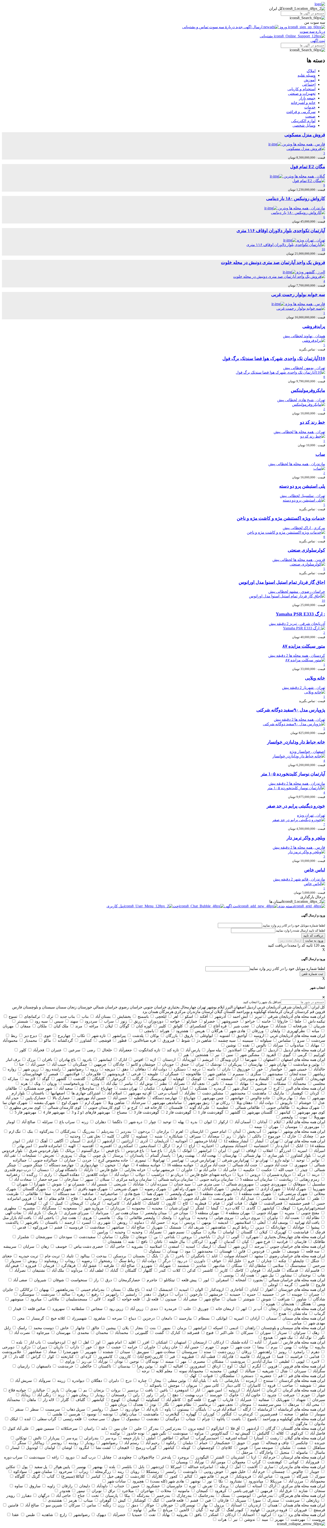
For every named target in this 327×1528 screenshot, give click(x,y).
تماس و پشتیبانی (195, 27)
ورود (283, 27)
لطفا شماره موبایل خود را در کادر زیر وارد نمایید (287, 969)
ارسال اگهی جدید (249, 27)
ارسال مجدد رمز (290, 940)
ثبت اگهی (317, 41)
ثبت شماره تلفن (312, 974)
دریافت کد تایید (313, 935)
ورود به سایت (314, 940)
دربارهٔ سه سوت (222, 27)
